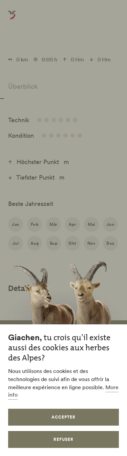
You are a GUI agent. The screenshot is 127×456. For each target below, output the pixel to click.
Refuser (63, 439)
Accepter (63, 417)
